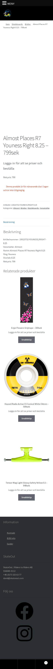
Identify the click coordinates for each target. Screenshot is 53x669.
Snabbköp (26, 339)
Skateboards (17, 24)
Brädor (28, 24)
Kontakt (11, 532)
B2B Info (11, 538)
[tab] (26, 222)
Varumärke (44, 208)
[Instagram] (24, 643)
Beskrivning (9, 222)
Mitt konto (9, 664)
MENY (10, 3)
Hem (8, 24)
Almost (16, 208)
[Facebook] (24, 620)
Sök (26, 664)
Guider (10, 543)
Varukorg (40, 662)
